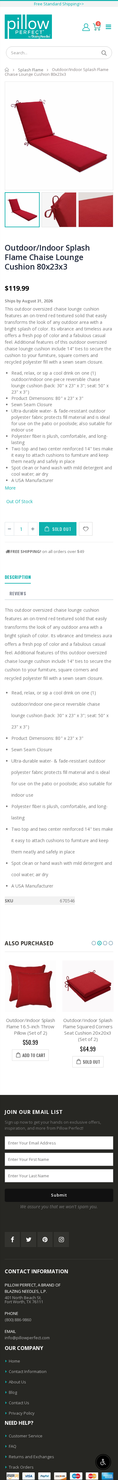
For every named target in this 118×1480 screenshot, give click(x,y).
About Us (17, 1382)
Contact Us (19, 1403)
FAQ (12, 1446)
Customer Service (25, 1436)
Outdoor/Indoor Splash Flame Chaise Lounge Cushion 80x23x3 (47, 257)
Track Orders (21, 1467)
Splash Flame (30, 70)
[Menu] (108, 26)
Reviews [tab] (17, 593)
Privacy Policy (22, 1413)
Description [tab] (18, 577)
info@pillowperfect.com (27, 1337)
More (10, 488)
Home (7, 70)
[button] (94, 943)
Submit (59, 1195)
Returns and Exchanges (31, 1456)
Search (104, 53)
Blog (13, 1392)
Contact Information (28, 1371)
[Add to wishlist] (86, 529)
